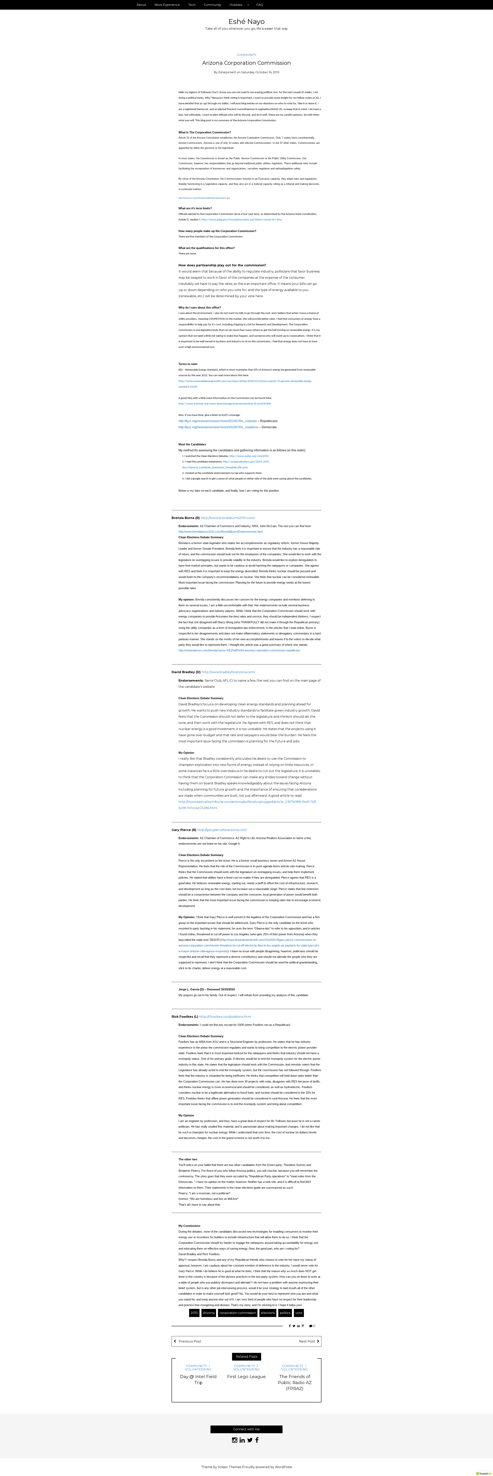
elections (268, 1313)
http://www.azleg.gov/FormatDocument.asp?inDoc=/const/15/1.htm (241, 219)
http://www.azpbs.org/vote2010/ (249, 456)
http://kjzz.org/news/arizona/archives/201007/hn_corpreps (218, 421)
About (141, 5)
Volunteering (198, 1369)
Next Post (307, 1341)
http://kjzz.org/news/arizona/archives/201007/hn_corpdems (218, 427)
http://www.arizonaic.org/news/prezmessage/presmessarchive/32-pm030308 (225, 403)
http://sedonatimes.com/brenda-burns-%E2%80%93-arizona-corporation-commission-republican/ (239, 650)
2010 (194, 1313)
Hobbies (236, 5)
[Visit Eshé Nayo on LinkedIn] (242, 1441)
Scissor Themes (229, 1467)
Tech (191, 5)
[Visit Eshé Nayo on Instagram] (234, 1441)
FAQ (259, 5)
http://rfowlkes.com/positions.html (225, 1016)
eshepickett (227, 72)
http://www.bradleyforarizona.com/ (228, 672)
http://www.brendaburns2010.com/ (228, 518)
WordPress (283, 1467)
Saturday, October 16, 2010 (260, 72)
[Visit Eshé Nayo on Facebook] (257, 1441)
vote (298, 1313)
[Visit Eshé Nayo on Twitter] (250, 1441)
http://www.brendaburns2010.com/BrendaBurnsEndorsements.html (221, 531)
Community (212, 5)
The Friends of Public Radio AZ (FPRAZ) (295, 1382)
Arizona (209, 1313)
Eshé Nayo (246, 21)
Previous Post (189, 1341)
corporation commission (238, 1313)
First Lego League (246, 1376)
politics (285, 1313)
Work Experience (167, 5)
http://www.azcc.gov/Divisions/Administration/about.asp (204, 198)
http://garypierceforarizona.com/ (222, 830)
